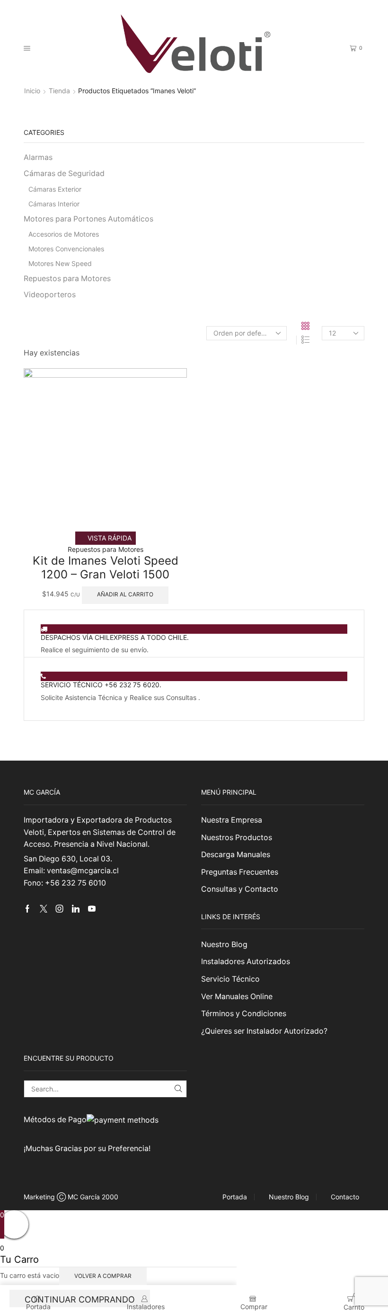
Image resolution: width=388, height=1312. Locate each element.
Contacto (345, 1197)
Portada (234, 1197)
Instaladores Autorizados (245, 961)
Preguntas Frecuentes (239, 872)
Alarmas (38, 157)
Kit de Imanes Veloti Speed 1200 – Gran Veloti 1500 (105, 567)
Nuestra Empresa (231, 820)
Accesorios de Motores (63, 234)
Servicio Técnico (230, 979)
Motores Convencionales (66, 249)
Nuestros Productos (236, 837)
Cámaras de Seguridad (64, 173)
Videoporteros (50, 294)
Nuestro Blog (224, 944)
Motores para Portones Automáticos (88, 218)
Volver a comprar (103, 1275)
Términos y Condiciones (243, 1013)
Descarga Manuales (235, 854)
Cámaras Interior (53, 204)
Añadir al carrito (125, 594)
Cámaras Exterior (54, 189)
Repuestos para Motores (105, 549)
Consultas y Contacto (239, 889)
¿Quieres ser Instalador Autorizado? (264, 1031)
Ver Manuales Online (237, 996)
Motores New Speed (60, 263)
